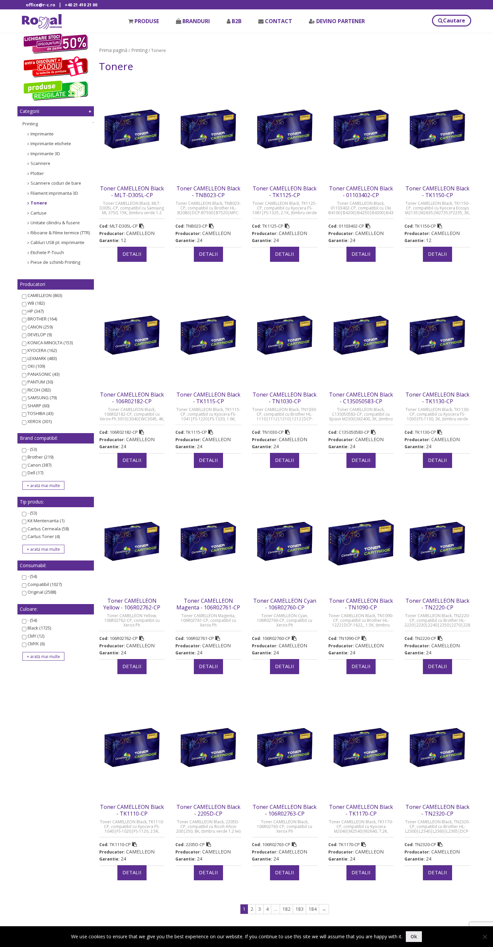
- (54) (32, 576)
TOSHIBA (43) (40, 413)
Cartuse (39, 213)
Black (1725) (39, 628)
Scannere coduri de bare (56, 183)
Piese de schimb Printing (55, 262)
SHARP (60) (38, 406)
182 (286, 909)
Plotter (37, 173)
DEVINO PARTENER (340, 21)
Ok (413, 936)
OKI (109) (36, 366)
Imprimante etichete (51, 143)
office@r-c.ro (40, 5)
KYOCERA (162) (42, 350)
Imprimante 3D (45, 154)
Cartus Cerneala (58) (48, 529)
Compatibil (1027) (45, 584)
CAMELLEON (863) (45, 295)
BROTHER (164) (42, 319)
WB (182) (36, 303)
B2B (236, 21)
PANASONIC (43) (43, 374)
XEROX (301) (40, 421)
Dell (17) (35, 473)
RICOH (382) (39, 390)
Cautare (454, 20)
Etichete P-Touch (47, 252)
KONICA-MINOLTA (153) (50, 343)
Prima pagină (113, 50)
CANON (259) (40, 327)
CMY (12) (36, 636)
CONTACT (278, 21)
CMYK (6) (36, 644)
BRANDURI (196, 21)
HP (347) (36, 311)
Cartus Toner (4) (44, 536)
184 (313, 909)
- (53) (32, 449)
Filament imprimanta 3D (54, 193)
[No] (484, 936)
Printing (30, 124)
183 (299, 909)
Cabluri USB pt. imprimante (58, 242)
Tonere (39, 203)
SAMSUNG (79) (42, 398)
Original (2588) (42, 592)
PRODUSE (146, 21)
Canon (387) (39, 465)
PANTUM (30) (40, 382)
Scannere (40, 163)
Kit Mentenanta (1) (46, 521)
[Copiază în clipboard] (141, 226)
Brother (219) (40, 457)
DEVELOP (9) (40, 335)
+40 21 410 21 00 (81, 5)
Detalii (132, 253)
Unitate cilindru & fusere (55, 223)
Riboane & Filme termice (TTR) (60, 233)
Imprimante (42, 134)
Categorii (29, 111)
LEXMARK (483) (42, 358)
